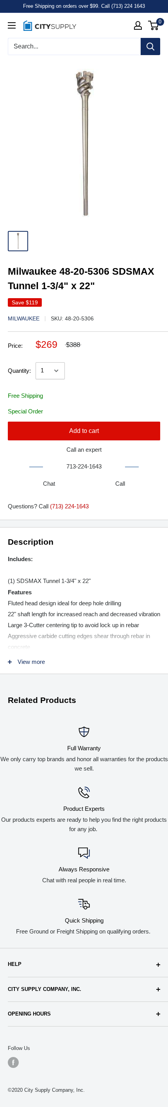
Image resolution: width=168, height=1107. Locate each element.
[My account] (138, 25)
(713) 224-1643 (69, 506)
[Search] (150, 46)
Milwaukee (23, 318)
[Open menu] (12, 25)
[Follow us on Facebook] (13, 1062)
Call (120, 483)
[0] (154, 25)
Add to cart (84, 430)
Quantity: (19, 370)
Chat (49, 483)
